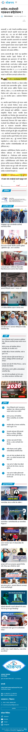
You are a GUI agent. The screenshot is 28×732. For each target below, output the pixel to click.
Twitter (6, 722)
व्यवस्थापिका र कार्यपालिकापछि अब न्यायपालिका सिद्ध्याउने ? (13, 523)
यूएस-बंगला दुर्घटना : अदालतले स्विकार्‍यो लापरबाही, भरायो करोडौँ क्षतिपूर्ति (14, 586)
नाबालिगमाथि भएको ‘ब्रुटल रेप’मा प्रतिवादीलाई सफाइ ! (12, 629)
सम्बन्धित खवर (7, 206)
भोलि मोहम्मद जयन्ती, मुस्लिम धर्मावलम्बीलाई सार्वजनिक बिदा (13, 370)
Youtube (6, 719)
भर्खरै (6, 336)
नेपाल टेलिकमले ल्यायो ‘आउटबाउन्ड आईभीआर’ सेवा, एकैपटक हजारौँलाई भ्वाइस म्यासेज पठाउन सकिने (14, 341)
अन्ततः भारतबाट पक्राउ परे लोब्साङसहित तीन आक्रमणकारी (12, 544)
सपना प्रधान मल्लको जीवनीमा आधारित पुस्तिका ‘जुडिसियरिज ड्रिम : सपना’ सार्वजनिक (13, 247)
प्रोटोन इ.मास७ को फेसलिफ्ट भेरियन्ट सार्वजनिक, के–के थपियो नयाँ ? (11, 347)
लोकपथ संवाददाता (8, 16)
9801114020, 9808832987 (9, 702)
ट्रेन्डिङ (5, 403)
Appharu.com (20, 730)
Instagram (6, 724)
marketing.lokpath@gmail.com (11, 705)
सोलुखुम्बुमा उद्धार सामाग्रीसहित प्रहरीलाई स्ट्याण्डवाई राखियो (11, 225)
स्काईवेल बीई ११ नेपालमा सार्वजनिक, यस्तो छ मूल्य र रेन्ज (13, 353)
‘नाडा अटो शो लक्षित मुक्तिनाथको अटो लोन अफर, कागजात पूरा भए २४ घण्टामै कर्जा (16, 475)
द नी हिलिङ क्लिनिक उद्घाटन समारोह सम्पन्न (12, 307)
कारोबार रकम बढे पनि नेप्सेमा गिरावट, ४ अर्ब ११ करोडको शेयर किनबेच (14, 365)
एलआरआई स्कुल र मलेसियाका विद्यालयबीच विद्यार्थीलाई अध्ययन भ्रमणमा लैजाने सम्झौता (12, 268)
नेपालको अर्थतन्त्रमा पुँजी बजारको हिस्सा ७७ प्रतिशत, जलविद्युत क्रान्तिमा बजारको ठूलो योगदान (13, 359)
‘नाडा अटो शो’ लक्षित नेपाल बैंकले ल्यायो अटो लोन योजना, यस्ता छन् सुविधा (15, 466)
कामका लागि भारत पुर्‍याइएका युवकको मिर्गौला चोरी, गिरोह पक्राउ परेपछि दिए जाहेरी (13, 565)
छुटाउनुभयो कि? (8, 484)
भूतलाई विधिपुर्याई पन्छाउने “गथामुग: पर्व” (11, 288)
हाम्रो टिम (14, 708)
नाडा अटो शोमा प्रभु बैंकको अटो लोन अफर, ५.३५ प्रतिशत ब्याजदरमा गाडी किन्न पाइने (12, 375)
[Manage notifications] (25, 729)
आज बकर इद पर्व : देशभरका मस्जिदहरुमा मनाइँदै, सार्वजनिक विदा (13, 328)
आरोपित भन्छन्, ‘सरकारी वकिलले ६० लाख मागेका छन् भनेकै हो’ (13, 650)
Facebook (6, 716)
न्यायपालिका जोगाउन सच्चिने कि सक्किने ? (11, 502)
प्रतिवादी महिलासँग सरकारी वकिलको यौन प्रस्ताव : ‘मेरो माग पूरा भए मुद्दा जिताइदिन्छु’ (13, 608)
